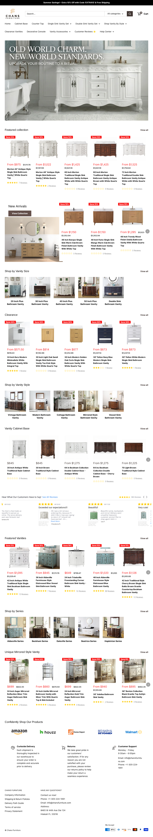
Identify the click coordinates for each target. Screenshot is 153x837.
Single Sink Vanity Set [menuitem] (58, 23)
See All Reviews (50, 497)
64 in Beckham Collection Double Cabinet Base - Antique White (76, 470)
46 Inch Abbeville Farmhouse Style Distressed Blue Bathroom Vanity (101, 581)
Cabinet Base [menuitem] (21, 23)
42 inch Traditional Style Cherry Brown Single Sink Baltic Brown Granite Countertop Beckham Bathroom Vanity (134, 586)
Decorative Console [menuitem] (36, 31)
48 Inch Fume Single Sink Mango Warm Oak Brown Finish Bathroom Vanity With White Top (102, 244)
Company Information (15, 795)
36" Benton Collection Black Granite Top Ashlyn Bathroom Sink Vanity (133, 694)
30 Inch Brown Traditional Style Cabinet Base (47, 470)
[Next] (148, 164)
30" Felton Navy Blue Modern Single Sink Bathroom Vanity (103, 360)
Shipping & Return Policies (17, 799)
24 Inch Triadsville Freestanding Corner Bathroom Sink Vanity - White (75, 581)
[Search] (130, 13)
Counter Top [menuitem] (38, 23)
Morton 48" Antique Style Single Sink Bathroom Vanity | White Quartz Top (48, 176)
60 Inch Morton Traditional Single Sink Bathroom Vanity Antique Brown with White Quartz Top (105, 178)
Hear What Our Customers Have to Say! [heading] (21, 497)
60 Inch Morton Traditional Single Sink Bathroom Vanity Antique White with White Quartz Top (76, 178)
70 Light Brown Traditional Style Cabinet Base (133, 470)
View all (144, 130)
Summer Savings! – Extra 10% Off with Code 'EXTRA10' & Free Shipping (76, 2)
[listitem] (57, 514)
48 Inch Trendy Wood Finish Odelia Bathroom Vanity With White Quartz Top (132, 241)
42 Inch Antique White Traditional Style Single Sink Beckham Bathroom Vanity (18, 585)
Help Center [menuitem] (105, 31)
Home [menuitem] (8, 23)
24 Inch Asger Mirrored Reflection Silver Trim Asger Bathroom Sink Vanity (18, 695)
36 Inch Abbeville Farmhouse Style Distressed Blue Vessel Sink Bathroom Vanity (47, 581)
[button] (144, 497)
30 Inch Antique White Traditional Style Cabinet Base (18, 470)
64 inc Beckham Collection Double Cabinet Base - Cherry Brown (103, 472)
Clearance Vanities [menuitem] (14, 31)
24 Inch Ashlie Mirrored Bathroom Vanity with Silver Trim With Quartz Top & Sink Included (47, 695)
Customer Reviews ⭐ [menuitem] (85, 31)
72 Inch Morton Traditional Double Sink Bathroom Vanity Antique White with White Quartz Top (133, 178)
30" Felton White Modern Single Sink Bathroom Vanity (133, 360)
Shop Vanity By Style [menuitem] (114, 23)
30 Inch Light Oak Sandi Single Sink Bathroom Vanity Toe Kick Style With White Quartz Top (47, 361)
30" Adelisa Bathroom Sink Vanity (103, 695)
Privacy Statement (13, 811)
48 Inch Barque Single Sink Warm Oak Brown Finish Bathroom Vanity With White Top (72, 244)
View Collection (20, 213)
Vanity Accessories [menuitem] (59, 31)
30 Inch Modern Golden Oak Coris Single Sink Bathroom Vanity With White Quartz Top (76, 361)
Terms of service (13, 807)
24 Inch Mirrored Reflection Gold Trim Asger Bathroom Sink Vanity (75, 695)
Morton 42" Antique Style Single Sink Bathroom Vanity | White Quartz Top (19, 173)
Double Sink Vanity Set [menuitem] (86, 23)
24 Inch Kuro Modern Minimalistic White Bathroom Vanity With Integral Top (17, 361)
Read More (55, 521)
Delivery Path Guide (14, 803)
